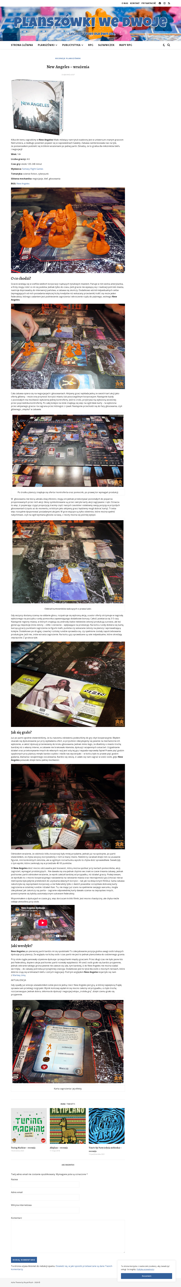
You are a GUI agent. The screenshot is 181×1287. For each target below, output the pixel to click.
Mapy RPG (125, 45)
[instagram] (165, 3)
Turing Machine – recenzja (23, 1147)
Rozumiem (146, 1276)
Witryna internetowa (21, 1205)
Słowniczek (106, 45)
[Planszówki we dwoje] (90, 24)
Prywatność (149, 3)
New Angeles (23, 183)
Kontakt (135, 3)
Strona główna (22, 45)
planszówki (46, 45)
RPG (90, 45)
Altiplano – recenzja (59, 1147)
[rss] (169, 3)
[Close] (173, 1262)
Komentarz (16, 1217)
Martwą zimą (19, 975)
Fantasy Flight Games (32, 168)
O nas (125, 3)
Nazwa (14, 1179)
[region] (146, 1271)
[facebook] (160, 3)
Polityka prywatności (145, 1269)
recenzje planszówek (68, 58)
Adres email (17, 1192)
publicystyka (71, 45)
